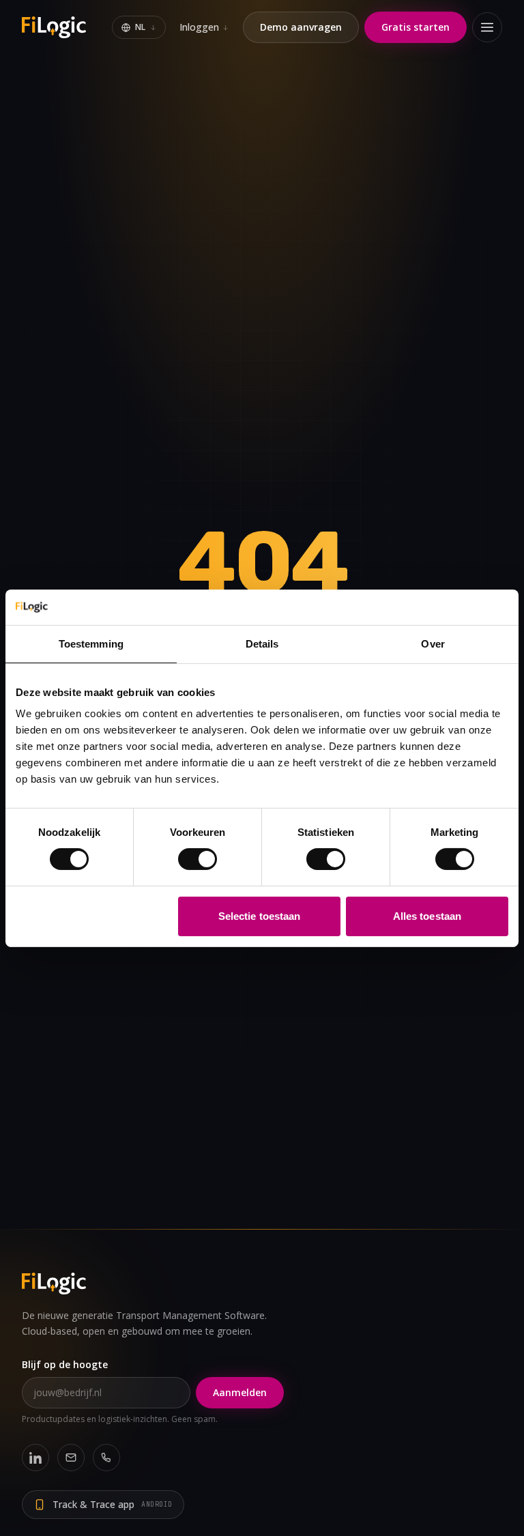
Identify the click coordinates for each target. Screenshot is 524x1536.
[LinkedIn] (35, 1457)
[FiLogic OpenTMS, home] (55, 27)
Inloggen (199, 26)
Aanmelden (240, 1392)
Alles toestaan (427, 916)
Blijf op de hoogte (65, 1364)
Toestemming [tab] (91, 644)
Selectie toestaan (259, 916)
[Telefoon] (106, 1457)
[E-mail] (71, 1457)
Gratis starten (415, 26)
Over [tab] (432, 644)
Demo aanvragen (301, 26)
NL (140, 27)
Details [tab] (262, 644)
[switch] (197, 859)
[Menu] (487, 27)
